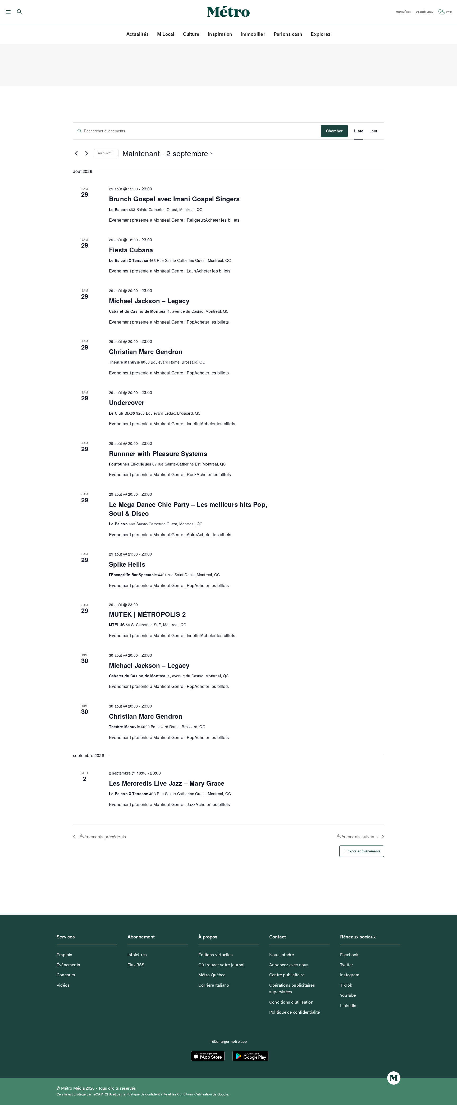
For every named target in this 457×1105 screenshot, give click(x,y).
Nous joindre (281, 954)
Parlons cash (288, 33)
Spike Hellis (127, 564)
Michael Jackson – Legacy (149, 300)
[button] (7, 12)
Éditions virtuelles (215, 954)
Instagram (349, 975)
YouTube (348, 995)
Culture (191, 33)
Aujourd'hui (106, 153)
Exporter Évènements (364, 851)
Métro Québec (211, 975)
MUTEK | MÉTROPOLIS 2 (147, 614)
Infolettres (137, 954)
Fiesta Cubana (131, 249)
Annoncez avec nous (289, 964)
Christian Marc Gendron (145, 351)
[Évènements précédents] (76, 153)
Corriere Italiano (213, 985)
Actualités (137, 33)
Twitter (346, 964)
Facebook (349, 954)
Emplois (64, 954)
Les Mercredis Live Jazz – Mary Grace (166, 783)
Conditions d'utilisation (194, 1094)
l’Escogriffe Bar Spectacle (133, 574)
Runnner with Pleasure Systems (158, 453)
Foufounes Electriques (130, 464)
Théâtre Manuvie (124, 362)
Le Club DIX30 (122, 413)
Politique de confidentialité (294, 1012)
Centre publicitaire (286, 975)
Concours (66, 975)
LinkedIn (348, 1005)
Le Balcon (118, 209)
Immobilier (253, 33)
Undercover (126, 402)
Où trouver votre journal (221, 964)
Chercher (334, 130)
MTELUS (117, 624)
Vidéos (63, 985)
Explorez (321, 33)
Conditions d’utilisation (291, 1002)
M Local (166, 33)
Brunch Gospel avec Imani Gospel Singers (174, 198)
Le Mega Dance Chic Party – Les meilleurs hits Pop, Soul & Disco (188, 509)
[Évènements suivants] (86, 153)
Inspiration (220, 33)
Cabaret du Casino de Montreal (138, 311)
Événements (68, 964)
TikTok (346, 985)
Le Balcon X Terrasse (128, 260)
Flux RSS (136, 964)
